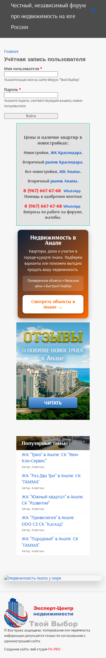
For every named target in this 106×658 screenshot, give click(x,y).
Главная (11, 51)
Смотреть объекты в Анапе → (53, 304)
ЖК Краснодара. (67, 152)
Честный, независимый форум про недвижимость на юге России (48, 16)
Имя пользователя (23, 68)
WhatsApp (72, 191)
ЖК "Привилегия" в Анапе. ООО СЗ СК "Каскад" (48, 521)
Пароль (12, 89)
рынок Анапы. (65, 181)
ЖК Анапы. (70, 171)
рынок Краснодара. (64, 162)
